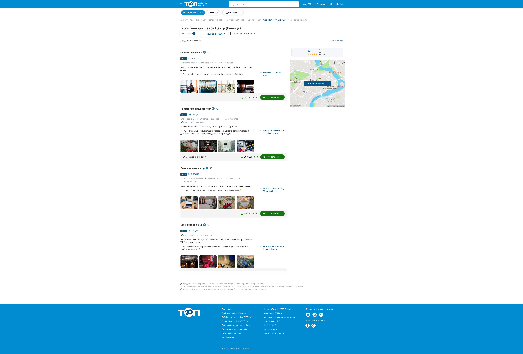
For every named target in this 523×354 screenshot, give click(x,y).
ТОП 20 (183, 20)
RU (309, 4)
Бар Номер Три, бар (191, 224)
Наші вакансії (270, 325)
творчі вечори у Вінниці (274, 20)
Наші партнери (270, 329)
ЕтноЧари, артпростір (192, 168)
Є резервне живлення (245, 33)
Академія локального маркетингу (279, 317)
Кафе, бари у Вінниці (250, 20)
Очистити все (337, 41)
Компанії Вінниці (197, 20)
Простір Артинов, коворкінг (195, 108)
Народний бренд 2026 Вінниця (278, 309)
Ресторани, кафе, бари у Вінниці (223, 20)
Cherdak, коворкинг (191, 52)
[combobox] (214, 34)
